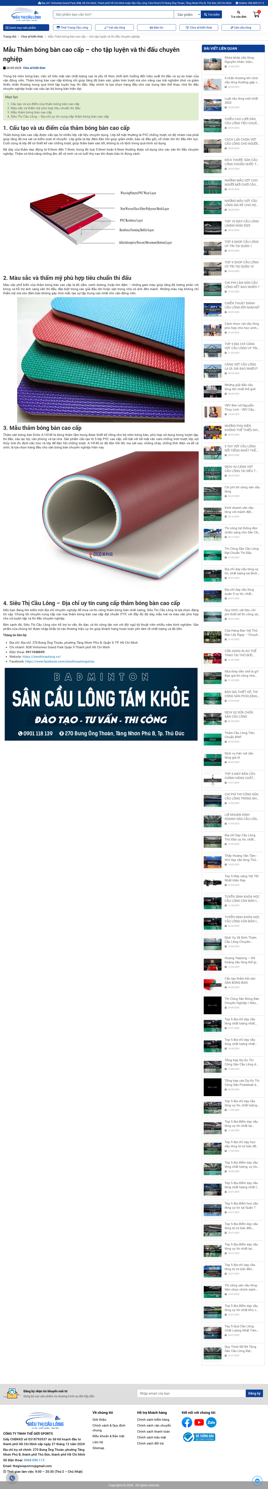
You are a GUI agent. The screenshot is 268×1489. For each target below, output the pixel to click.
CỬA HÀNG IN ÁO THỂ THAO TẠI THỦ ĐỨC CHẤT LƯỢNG (240, 653)
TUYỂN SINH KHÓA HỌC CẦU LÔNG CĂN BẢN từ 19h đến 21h (242, 898)
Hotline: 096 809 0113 (251, 3)
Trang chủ (9, 36)
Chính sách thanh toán (153, 1431)
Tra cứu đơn (238, 17)
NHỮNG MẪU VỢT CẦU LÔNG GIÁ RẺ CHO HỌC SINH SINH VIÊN (241, 203)
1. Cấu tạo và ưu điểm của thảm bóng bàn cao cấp (43, 104)
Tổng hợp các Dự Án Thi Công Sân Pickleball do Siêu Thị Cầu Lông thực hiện (242, 1082)
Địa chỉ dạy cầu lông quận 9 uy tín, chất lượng (239, 591)
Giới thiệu (99, 1419)
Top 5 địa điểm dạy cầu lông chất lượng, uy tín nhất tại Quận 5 (241, 1164)
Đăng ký (254, 1393)
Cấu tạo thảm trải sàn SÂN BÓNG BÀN (240, 980)
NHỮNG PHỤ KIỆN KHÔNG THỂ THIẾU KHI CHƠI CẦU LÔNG (241, 428)
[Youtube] (199, 1422)
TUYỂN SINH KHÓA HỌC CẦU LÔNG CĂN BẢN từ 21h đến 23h (242, 919)
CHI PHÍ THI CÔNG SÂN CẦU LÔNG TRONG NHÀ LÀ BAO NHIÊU (242, 796)
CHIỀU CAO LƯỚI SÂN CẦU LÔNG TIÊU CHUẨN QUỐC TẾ (242, 121)
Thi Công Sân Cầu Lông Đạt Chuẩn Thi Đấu (242, 550)
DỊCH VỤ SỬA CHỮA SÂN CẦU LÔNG (239, 714)
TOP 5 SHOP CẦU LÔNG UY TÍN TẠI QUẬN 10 (242, 264)
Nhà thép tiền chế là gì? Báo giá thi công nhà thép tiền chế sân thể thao (242, 673)
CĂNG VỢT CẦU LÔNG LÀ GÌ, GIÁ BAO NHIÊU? (241, 366)
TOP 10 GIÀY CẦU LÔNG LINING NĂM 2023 (242, 223)
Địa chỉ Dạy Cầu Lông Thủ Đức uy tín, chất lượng (240, 837)
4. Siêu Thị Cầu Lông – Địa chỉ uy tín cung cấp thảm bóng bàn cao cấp (58, 116)
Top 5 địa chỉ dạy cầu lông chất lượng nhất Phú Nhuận (240, 1041)
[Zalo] (211, 1422)
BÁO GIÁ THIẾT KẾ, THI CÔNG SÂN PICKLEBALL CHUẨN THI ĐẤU (242, 694)
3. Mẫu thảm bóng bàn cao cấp (29, 112)
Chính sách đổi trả (150, 1443)
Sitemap (98, 1448)
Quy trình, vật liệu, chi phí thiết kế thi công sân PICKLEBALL (242, 612)
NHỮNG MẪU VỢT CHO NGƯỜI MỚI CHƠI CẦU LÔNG (241, 182)
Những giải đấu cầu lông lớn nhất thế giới (240, 387)
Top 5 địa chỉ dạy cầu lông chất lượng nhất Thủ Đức (240, 1021)
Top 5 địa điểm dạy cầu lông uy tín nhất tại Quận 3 (241, 1123)
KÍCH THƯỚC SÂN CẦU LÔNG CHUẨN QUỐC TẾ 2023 (241, 162)
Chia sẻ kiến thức (32, 36)
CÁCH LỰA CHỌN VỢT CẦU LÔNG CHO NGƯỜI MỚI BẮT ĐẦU (241, 141)
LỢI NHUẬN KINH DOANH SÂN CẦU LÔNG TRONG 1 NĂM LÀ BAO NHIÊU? (242, 816)
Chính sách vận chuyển (154, 1425)
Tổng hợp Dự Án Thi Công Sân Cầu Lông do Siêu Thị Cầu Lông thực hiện (241, 1062)
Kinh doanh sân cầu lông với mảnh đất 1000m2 (239, 509)
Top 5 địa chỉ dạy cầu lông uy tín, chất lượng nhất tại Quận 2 (241, 1103)
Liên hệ (98, 1442)
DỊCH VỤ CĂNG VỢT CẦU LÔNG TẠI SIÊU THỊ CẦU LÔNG (242, 469)
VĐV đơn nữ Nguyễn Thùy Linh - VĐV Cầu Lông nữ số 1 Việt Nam (241, 407)
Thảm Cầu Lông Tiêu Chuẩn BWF (240, 735)
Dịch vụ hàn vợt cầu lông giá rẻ (239, 755)
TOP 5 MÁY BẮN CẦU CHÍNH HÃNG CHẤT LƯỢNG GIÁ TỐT (240, 776)
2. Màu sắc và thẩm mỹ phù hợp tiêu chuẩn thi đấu (43, 108)
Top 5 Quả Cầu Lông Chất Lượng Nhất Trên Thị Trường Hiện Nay (240, 1328)
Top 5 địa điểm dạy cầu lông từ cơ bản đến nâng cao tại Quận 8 (241, 1226)
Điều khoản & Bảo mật (108, 1436)
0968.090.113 (34, 1460)
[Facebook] (187, 1422)
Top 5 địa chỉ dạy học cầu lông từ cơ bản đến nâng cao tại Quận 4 (241, 1144)
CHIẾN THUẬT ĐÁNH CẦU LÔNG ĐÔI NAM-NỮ (242, 305)
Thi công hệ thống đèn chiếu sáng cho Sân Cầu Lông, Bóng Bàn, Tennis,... (242, 530)
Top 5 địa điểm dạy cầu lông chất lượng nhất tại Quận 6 (242, 1185)
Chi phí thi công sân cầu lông (242, 489)
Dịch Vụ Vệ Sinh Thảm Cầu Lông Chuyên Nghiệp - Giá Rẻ (240, 939)
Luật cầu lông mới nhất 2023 (241, 100)
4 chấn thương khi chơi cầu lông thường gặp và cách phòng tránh (242, 80)
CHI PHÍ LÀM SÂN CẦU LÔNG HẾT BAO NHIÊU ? (242, 285)
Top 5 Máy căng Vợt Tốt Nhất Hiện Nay (242, 878)
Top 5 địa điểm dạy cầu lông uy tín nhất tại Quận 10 (241, 1246)
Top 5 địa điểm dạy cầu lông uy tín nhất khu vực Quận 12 (242, 1308)
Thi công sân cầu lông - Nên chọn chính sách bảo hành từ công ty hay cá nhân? (242, 1287)
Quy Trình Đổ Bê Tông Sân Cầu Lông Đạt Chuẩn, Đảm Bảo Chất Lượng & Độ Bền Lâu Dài (242, 1348)
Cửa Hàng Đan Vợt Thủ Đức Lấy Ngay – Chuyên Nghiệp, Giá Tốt (242, 632)
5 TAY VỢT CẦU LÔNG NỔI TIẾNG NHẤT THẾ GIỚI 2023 (240, 448)
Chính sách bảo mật (151, 1437)
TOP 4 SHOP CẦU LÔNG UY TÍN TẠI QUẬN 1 (242, 244)
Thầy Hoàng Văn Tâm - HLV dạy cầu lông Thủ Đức (241, 857)
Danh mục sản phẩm (22, 28)
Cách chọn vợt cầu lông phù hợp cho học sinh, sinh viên (242, 325)
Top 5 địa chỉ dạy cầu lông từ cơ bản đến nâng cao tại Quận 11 (240, 1267)
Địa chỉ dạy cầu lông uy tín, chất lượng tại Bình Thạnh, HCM (241, 571)
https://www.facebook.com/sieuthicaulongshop (59, 661)
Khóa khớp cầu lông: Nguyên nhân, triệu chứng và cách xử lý (240, 59)
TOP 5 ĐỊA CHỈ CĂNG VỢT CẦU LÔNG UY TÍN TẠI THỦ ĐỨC (241, 346)
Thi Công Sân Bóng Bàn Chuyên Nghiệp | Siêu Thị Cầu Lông (242, 1000)
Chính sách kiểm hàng (153, 1419)
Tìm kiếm (213, 15)
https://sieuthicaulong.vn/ (42, 656)
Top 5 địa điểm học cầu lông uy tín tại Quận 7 (241, 1205)
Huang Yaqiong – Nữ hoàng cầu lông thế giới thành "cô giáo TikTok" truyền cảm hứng (242, 960)
